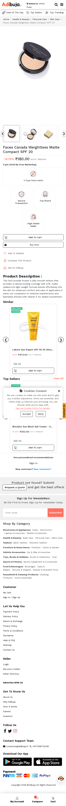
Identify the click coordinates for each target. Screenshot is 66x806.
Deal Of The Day (14, 12)
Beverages (30, 566)
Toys (54, 557)
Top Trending (56, 12)
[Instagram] (15, 732)
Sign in (33, 463)
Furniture (36, 547)
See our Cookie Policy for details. (33, 408)
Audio (35, 530)
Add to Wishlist (16, 253)
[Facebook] (5, 732)
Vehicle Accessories (14, 552)
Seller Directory (11, 674)
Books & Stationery (40, 557)
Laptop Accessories (14, 533)
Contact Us (9, 650)
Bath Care (28, 538)
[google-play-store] (17, 761)
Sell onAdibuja (15, 268)
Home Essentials (23, 578)
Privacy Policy (10, 626)
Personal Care (40, 19)
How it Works (10, 706)
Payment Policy (11, 611)
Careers (7, 711)
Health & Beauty (20, 19)
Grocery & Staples (21, 570)
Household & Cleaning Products (20, 574)
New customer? (42, 469)
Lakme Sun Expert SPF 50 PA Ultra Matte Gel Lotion (32, 350)
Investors (7, 716)
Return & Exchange (13, 621)
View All (59, 378)
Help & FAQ (9, 640)
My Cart (7, 592)
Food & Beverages (13, 566)
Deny (41, 413)
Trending (15, 312)
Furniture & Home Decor (16, 547)
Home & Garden (51, 547)
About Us (8, 697)
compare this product (19, 260)
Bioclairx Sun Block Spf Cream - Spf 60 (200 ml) (32, 427)
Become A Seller (11, 669)
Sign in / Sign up (11, 597)
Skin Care (55, 19)
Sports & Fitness (12, 562)
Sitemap (7, 645)
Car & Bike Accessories (38, 552)
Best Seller (16, 309)
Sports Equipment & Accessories (40, 562)
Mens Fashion (20, 542)
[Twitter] (10, 732)
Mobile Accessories (37, 533)
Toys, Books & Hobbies (15, 557)
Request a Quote (15, 487)
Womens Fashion (38, 542)
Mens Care (57, 538)
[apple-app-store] (47, 761)
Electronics (46, 530)
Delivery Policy (10, 616)
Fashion (7, 542)
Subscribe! (55, 512)
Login (6, 664)
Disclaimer (8, 635)
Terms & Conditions (13, 630)
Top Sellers (36, 12)
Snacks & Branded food (45, 570)
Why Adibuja (9, 702)
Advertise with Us (13, 682)
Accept (26, 413)
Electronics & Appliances (16, 530)
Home (6, 19)
